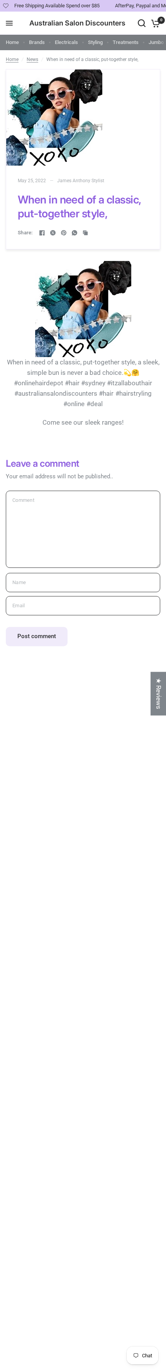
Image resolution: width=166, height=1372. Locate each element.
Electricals (66, 42)
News (32, 59)
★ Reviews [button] (159, 693)
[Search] (141, 23)
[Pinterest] (63, 232)
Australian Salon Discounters (77, 23)
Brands (37, 42)
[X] (53, 232)
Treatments (126, 42)
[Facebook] (42, 232)
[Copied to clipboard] (85, 232)
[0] (154, 23)
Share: (25, 232)
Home (12, 42)
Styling (95, 42)
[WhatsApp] (74, 232)
